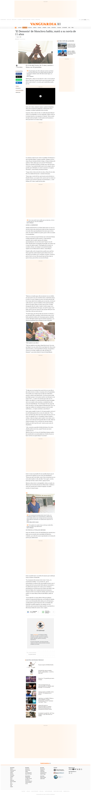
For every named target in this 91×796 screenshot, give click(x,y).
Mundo (39, 27)
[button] (15, 28)
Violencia (18, 88)
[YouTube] (85, 19)
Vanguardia (35, 634)
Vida (69, 27)
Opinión (44, 27)
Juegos (19, 27)
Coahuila (25, 27)
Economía (64, 27)
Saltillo (30, 27)
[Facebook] (79, 19)
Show (49, 27)
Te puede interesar (32, 654)
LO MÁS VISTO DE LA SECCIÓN (66, 41)
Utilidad (59, 27)
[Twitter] (81, 19)
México (34, 27)
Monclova (17, 39)
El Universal (20, 67)
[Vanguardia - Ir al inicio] (45, 24)
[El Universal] (40, 625)
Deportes (54, 27)
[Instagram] (83, 19)
